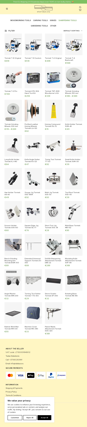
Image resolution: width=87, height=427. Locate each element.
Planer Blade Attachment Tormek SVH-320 (53, 329)
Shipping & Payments (14, 388)
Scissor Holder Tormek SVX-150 (11, 226)
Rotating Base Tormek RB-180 (71, 295)
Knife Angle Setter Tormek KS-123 (32, 160)
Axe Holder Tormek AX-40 (12, 193)
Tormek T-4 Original (53, 58)
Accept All (44, 418)
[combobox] (73, 30)
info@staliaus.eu (17, 363)
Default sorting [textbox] (72, 31)
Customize (15, 418)
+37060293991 (15, 360)
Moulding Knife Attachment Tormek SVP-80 (73, 261)
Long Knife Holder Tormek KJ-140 (12, 160)
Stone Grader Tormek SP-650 (51, 295)
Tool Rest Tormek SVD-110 (72, 193)
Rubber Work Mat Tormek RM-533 (12, 328)
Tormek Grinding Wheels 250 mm (72, 92)
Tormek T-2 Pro (11, 91)
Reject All (29, 418)
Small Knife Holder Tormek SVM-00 (72, 160)
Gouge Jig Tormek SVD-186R (32, 193)
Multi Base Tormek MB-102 (72, 226)
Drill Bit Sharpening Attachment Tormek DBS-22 (53, 261)
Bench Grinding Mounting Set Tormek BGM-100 (12, 261)
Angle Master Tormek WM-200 (11, 295)
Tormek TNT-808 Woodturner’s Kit (52, 92)
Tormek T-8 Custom (33, 58)
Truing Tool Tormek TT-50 (53, 160)
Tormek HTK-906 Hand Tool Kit (32, 92)
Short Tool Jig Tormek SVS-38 (51, 226)
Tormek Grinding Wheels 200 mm (11, 125)
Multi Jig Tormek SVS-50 (52, 193)
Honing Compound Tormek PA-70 (52, 125)
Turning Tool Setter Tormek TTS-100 (33, 295)
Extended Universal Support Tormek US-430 (33, 261)
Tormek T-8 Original (13, 58)
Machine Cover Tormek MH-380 (31, 328)
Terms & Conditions (13, 395)
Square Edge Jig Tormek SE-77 (31, 226)
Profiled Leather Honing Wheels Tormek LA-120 (31, 126)
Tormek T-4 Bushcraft (70, 59)
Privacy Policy (11, 392)
